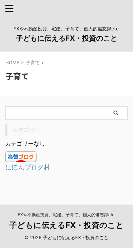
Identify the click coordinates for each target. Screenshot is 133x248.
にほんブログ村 (27, 167)
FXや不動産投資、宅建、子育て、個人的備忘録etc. (67, 214)
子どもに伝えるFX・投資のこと (66, 38)
